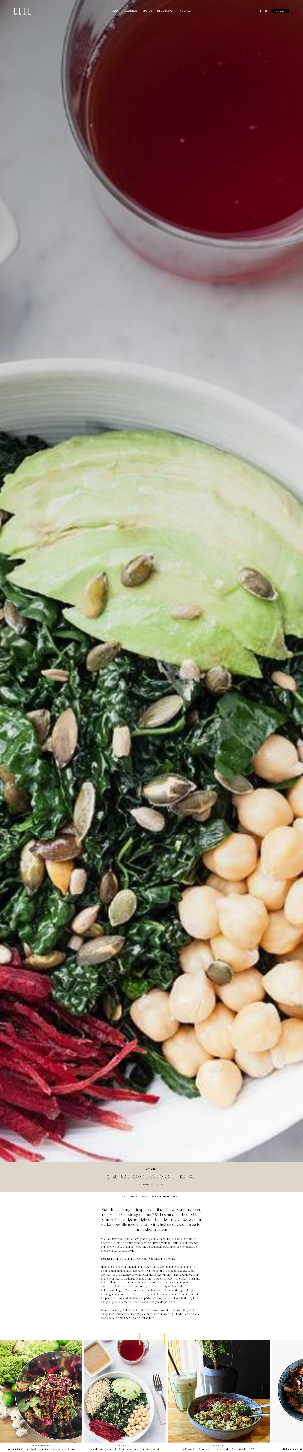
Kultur (147, 11)
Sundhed (151, 1169)
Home (124, 1196)
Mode (115, 11)
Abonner (280, 11)
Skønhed (131, 11)
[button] (176, 1339)
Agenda (185, 11)
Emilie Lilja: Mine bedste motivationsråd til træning (144, 1259)
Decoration (166, 11)
